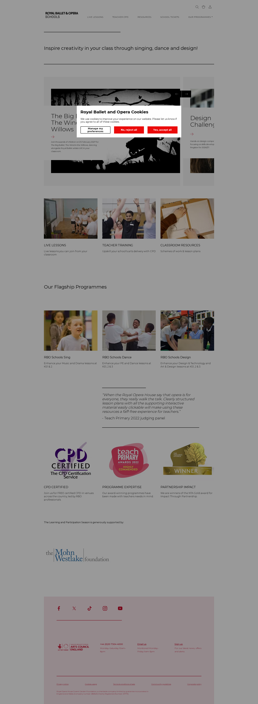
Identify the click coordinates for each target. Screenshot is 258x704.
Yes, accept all (162, 129)
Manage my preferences (95, 130)
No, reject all (129, 129)
